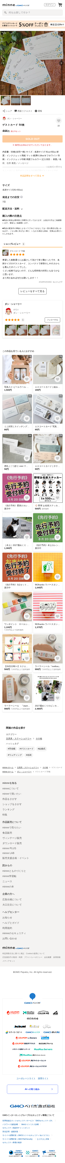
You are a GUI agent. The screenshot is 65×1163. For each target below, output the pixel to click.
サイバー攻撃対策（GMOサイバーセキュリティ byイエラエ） (26, 1135)
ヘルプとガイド (10, 923)
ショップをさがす (12, 804)
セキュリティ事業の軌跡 (12, 1142)
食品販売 (7, 833)
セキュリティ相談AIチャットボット (16, 1128)
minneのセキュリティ (14, 933)
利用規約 (7, 928)
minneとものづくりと (14, 871)
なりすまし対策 (43, 1139)
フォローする (52, 320)
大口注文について (12, 904)
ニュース (7, 881)
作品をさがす (9, 799)
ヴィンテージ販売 (12, 838)
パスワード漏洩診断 (10, 1124)
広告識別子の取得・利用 (12, 957)
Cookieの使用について (35, 953)
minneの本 (8, 886)
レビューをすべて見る (32, 291)
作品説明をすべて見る (30, 175)
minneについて (10, 788)
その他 (39, 738)
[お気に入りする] (59, 120)
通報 (40, 111)
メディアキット (8, 961)
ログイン (50, 4)
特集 (4, 814)
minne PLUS (9, 848)
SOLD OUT (33, 138)
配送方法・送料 (10, 208)
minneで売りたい (11, 827)
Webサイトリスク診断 (30, 1124)
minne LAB (8, 853)
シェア (9, 111)
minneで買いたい (11, 793)
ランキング (8, 809)
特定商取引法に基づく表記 (13, 953)
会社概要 (47, 957)
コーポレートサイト (26, 1078)
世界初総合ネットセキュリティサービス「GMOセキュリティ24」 (28, 1121)
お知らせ (7, 917)
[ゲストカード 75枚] (13, 255)
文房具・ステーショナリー (18, 738)
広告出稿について (12, 899)
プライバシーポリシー (33, 957)
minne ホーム (7, 767)
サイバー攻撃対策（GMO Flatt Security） (18, 1139)
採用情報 (56, 957)
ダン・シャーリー (14, 119)
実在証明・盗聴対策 (10, 1132)
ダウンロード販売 (12, 843)
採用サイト (43, 1078)
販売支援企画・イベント (15, 858)
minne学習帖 (9, 876)
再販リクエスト (25, 111)
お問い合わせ (9, 938)
